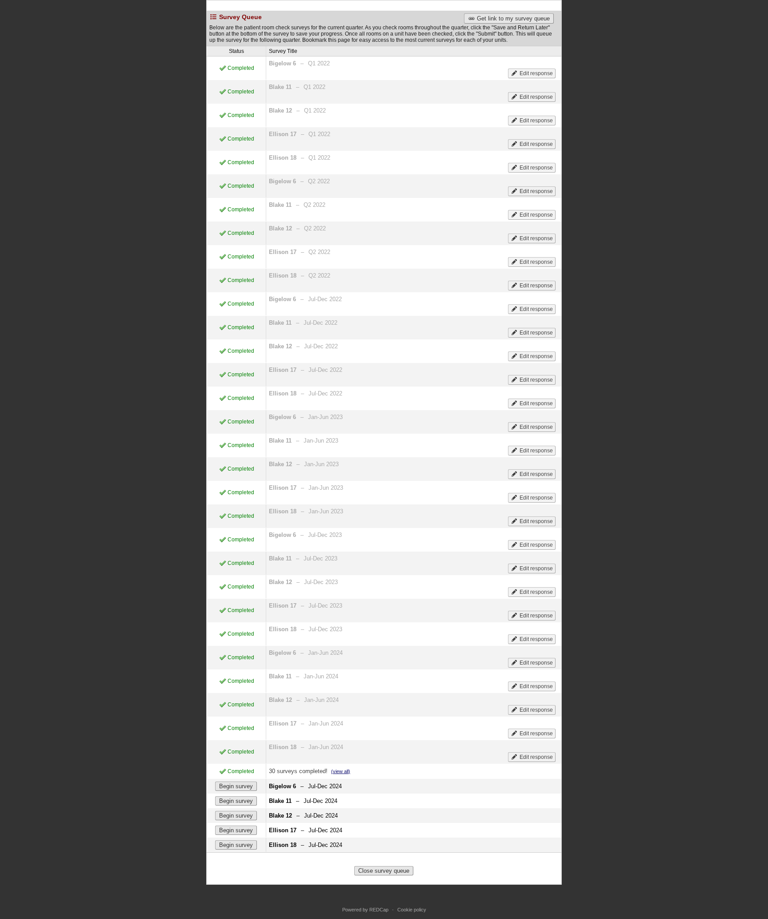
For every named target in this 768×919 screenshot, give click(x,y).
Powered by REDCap (365, 909)
